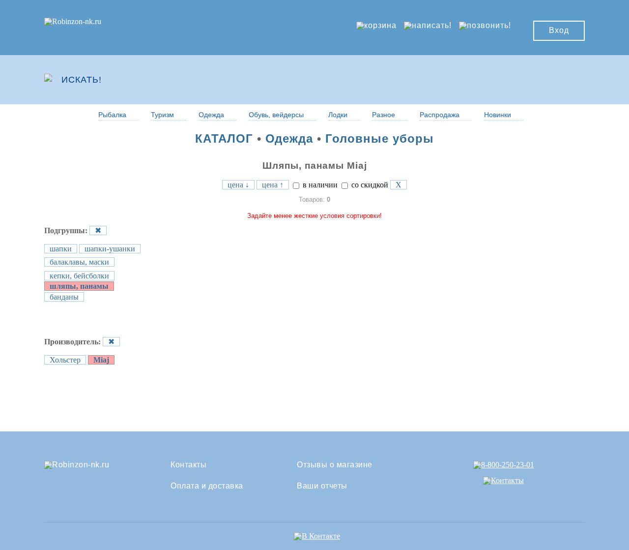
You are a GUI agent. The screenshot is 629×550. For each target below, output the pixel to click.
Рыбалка (112, 115)
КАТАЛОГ (224, 138)
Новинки (497, 115)
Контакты (188, 465)
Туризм (162, 115)
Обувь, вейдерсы (276, 115)
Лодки (337, 115)
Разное (383, 115)
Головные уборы (379, 138)
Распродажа (439, 115)
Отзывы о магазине (334, 465)
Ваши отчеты (322, 486)
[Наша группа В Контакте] (317, 536)
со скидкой (368, 185)
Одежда (211, 115)
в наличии (319, 185)
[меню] (556, 79)
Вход (559, 30)
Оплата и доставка (207, 486)
